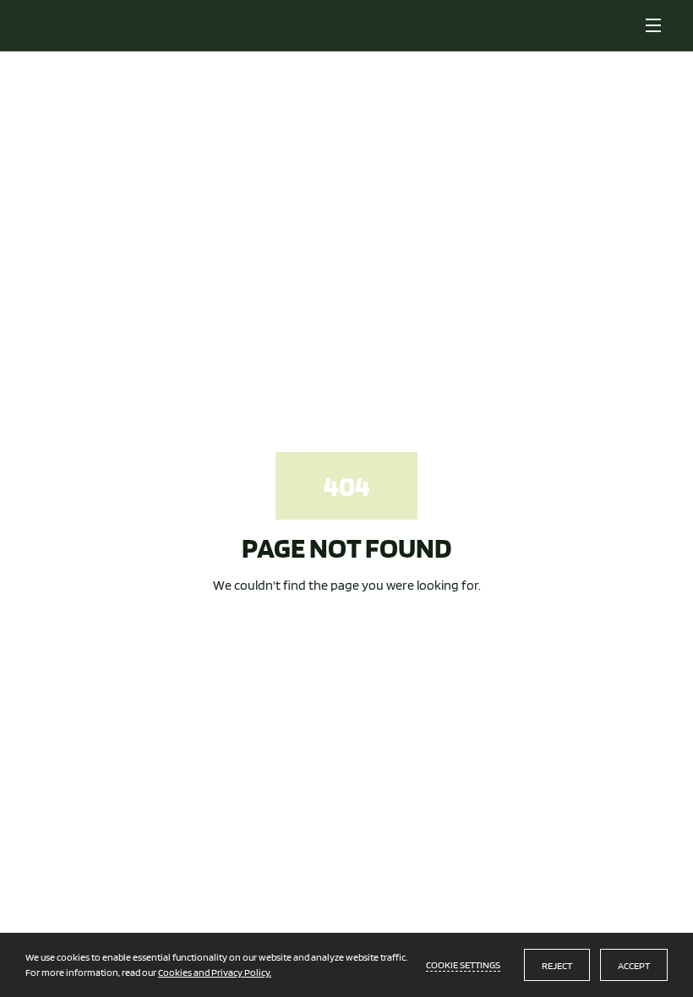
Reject (557, 965)
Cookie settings (463, 964)
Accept (634, 965)
